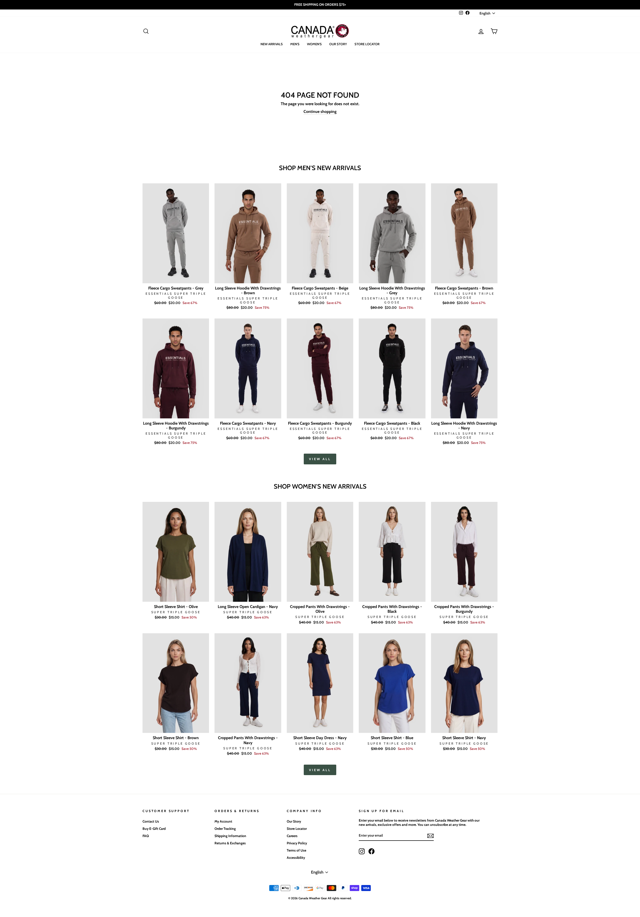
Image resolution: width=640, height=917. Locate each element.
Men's (295, 44)
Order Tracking (225, 829)
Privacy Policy (297, 843)
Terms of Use (296, 850)
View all (320, 459)
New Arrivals (271, 44)
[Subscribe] (430, 836)
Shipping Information (230, 836)
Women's (314, 44)
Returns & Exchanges (230, 843)
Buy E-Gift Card (154, 829)
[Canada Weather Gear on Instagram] (362, 851)
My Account (223, 821)
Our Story (338, 44)
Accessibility (296, 858)
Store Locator (367, 44)
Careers (292, 836)
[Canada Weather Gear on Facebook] (371, 851)
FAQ (145, 836)
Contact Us (150, 821)
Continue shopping (320, 111)
